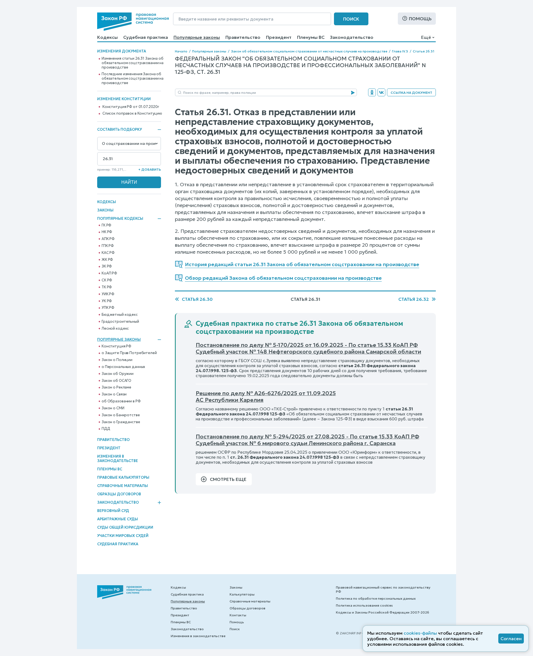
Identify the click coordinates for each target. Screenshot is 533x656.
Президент (278, 37)
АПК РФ (108, 239)
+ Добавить (149, 169)
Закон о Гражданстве (121, 422)
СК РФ (107, 280)
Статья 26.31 (423, 51)
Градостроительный (120, 321)
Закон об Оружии (118, 374)
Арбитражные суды (117, 519)
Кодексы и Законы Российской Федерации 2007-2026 (382, 612)
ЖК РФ (107, 260)
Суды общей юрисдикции (125, 527)
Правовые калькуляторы (123, 477)
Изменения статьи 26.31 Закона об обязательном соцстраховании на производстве (133, 63)
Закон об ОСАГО (116, 381)
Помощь (420, 18)
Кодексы (107, 37)
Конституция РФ (116, 346)
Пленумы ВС (311, 37)
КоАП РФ (109, 273)
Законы (105, 210)
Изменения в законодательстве (117, 458)
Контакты (238, 615)
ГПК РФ (108, 246)
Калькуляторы (242, 594)
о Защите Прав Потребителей (129, 353)
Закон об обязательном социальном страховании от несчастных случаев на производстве (309, 51)
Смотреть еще (228, 479)
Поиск (351, 19)
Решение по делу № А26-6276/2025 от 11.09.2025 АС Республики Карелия (266, 396)
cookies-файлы (420, 633)
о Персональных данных (123, 367)
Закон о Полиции (117, 360)
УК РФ (107, 301)
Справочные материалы (122, 485)
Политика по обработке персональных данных (376, 598)
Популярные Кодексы (120, 218)
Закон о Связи (114, 394)
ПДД (106, 429)
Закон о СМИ (113, 408)
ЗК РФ (107, 266)
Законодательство (351, 37)
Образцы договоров (119, 494)
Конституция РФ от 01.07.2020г (130, 107)
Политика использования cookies (364, 605)
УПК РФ (108, 308)
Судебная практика (145, 37)
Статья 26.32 (413, 299)
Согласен (511, 638)
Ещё (426, 37)
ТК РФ (107, 287)
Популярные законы (197, 37)
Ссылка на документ (411, 92)
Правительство (242, 37)
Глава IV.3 (400, 51)
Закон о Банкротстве (121, 415)
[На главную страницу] (133, 21)
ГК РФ (106, 225)
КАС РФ (108, 253)
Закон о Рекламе (116, 387)
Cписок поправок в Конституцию (132, 113)
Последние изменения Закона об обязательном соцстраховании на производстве (133, 78)
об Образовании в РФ (121, 401)
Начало (181, 51)
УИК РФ (108, 294)
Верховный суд (113, 510)
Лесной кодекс (115, 328)
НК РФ (107, 232)
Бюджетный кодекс (120, 314)
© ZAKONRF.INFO (350, 633)
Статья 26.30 (197, 299)
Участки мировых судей (123, 535)
